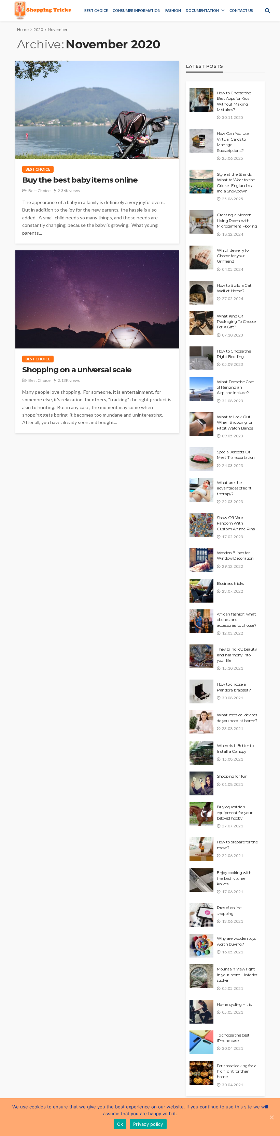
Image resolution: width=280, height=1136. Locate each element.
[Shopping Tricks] (43, 10)
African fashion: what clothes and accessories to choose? (236, 620)
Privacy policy (148, 1124)
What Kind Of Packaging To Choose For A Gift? (236, 322)
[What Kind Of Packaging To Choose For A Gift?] (201, 323)
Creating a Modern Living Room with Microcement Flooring (237, 221)
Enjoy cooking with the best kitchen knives (234, 878)
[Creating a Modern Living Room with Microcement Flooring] (201, 222)
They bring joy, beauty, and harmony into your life (237, 655)
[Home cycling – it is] (201, 1012)
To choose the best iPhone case (233, 1038)
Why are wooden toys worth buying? (236, 941)
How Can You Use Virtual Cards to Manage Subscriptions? (233, 142)
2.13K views (69, 380)
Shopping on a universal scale (76, 369)
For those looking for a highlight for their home (236, 1071)
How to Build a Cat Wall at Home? (234, 288)
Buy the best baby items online (80, 180)
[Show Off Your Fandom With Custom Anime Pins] (201, 525)
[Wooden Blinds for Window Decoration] (201, 560)
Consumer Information (136, 11)
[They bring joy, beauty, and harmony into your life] (201, 656)
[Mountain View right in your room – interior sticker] (201, 976)
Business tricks (230, 583)
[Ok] (271, 1117)
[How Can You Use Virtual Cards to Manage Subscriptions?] (201, 141)
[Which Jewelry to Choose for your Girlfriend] (201, 257)
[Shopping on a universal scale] (97, 299)
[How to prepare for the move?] (201, 849)
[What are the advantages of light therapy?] (201, 490)
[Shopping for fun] (201, 783)
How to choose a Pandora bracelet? (234, 687)
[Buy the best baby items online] (97, 110)
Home (23, 29)
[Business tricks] (201, 591)
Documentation (202, 11)
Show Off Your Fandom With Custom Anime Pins (236, 523)
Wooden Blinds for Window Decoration (235, 555)
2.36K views (69, 190)
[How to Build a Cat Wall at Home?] (201, 293)
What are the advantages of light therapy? (234, 488)
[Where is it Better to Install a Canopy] (201, 753)
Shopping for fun (232, 776)
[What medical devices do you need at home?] (201, 722)
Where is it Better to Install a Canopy (235, 748)
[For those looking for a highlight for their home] (201, 1073)
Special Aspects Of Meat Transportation (236, 455)
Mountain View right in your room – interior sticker (237, 975)
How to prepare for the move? (237, 845)
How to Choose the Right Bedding (234, 354)
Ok (120, 1124)
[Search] (267, 10)
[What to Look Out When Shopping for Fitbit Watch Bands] (201, 424)
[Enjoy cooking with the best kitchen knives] (201, 880)
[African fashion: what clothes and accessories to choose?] (201, 621)
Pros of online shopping (229, 910)
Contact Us (241, 11)
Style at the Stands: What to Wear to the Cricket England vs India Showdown (236, 182)
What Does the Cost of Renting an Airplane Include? (235, 387)
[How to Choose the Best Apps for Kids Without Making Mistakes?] (201, 100)
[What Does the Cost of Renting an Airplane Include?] (201, 389)
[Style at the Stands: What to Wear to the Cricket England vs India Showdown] (201, 181)
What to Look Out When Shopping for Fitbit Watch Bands (235, 423)
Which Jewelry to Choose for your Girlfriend (233, 256)
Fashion (173, 11)
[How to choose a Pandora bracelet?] (201, 691)
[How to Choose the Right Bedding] (201, 358)
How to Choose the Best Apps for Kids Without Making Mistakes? (234, 101)
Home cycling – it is (234, 1004)
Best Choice (96, 11)
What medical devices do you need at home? (237, 718)
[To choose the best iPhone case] (201, 1042)
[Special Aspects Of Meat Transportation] (201, 459)
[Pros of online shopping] (201, 915)
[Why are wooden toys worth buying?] (201, 946)
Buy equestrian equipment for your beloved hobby (234, 813)
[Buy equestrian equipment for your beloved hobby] (201, 814)
